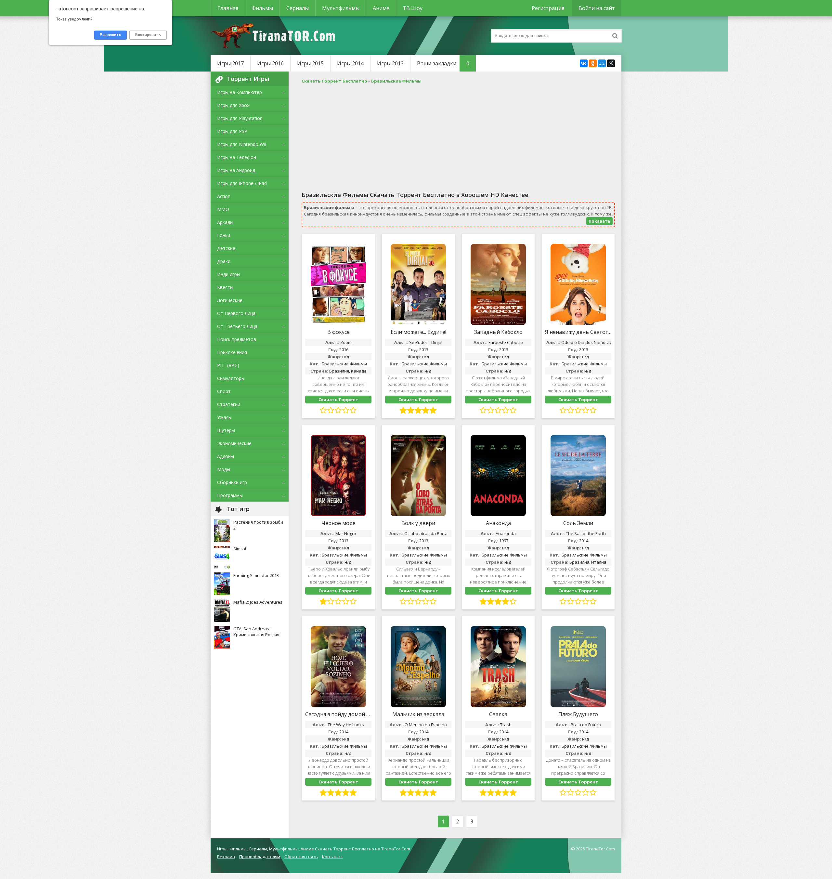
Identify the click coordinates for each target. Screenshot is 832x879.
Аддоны (225, 456)
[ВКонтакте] (584, 63)
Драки (223, 261)
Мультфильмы (340, 8)
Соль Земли (578, 523)
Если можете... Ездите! (418, 331)
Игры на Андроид (236, 170)
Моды (223, 469)
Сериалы (297, 8)
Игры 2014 (350, 63)
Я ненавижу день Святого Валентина (578, 331)
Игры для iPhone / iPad (242, 183)
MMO (223, 209)
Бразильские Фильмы (344, 364)
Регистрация (548, 8)
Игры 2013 (390, 63)
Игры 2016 (270, 63)
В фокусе (338, 331)
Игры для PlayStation (240, 118)
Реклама (226, 856)
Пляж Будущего (578, 714)
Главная (227, 8)
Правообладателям (259, 856)
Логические (229, 300)
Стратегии (228, 404)
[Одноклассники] (593, 63)
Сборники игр (232, 482)
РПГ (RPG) (228, 365)
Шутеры (226, 430)
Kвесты (225, 287)
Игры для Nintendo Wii (241, 144)
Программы (230, 495)
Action (223, 196)
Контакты (332, 856)
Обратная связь (301, 856)
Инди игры (228, 274)
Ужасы (224, 417)
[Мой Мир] (602, 63)
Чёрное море (338, 523)
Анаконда (498, 523)
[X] (611, 63)
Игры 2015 (310, 63)
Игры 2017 (230, 63)
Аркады (225, 222)
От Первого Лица (236, 313)
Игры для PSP (232, 131)
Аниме (381, 8)
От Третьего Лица (237, 326)
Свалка (498, 714)
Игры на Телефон (236, 157)
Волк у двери (418, 523)
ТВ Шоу (412, 8)
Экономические (234, 443)
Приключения (232, 352)
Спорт (224, 391)
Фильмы (262, 8)
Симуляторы (231, 378)
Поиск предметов (236, 339)
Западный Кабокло (498, 331)
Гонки (223, 235)
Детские (226, 248)
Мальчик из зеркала (418, 714)
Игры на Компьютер (239, 92)
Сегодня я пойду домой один (338, 714)
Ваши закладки (443, 63)
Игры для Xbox (233, 105)
